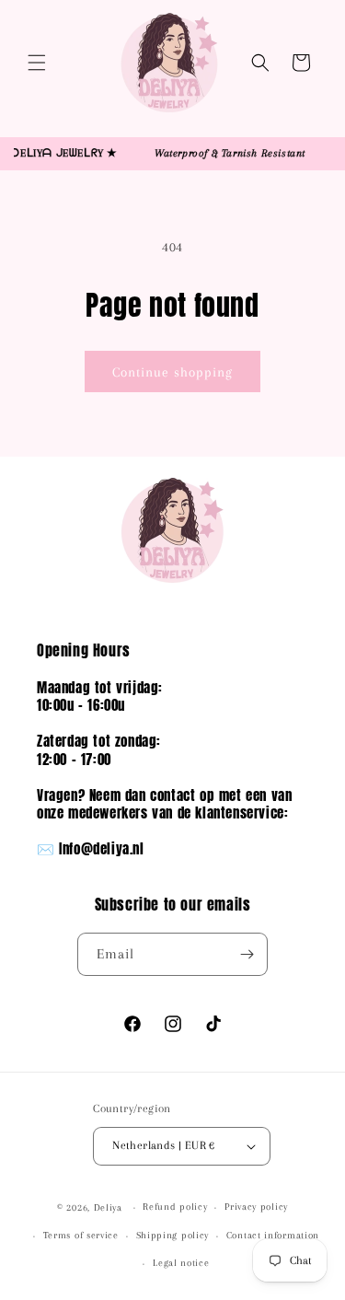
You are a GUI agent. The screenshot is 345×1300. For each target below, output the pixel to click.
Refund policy (175, 1207)
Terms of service (81, 1235)
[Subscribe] (246, 954)
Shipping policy (173, 1235)
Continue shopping (172, 372)
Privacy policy (256, 1207)
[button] (37, 62)
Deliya (108, 1207)
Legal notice (181, 1263)
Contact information (272, 1235)
